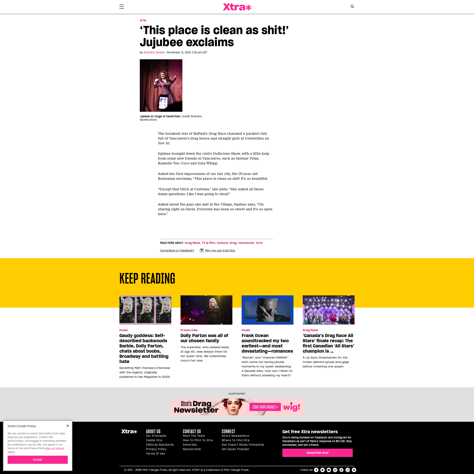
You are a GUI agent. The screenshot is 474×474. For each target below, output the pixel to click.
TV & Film (208, 243)
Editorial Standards (160, 444)
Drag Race (192, 243)
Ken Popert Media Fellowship (243, 444)
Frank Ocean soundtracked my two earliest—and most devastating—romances (267, 343)
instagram (335, 470)
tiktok (341, 470)
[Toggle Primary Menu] (121, 7)
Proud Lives (189, 330)
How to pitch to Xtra (198, 440)
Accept (37, 459)
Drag (233, 243)
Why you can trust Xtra (220, 250)
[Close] (68, 426)
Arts (143, 20)
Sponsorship (192, 449)
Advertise (190, 444)
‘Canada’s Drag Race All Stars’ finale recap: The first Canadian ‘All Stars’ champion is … (328, 343)
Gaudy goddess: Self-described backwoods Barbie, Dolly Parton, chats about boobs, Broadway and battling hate (143, 348)
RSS (354, 470)
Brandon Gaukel (154, 52)
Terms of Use (155, 453)
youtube (329, 470)
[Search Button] (352, 6)
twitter (322, 470)
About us (153, 431)
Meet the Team (194, 435)
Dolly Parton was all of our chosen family (204, 338)
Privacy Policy (156, 449)
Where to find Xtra (236, 440)
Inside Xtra (154, 440)
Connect (228, 431)
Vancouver (246, 243)
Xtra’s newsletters (235, 435)
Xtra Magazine (237, 7)
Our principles (156, 435)
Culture (222, 243)
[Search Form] (352, 7)
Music (123, 330)
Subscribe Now (317, 453)
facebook (316, 470)
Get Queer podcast (235, 449)
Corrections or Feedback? (177, 250)
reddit (348, 470)
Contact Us (192, 431)
